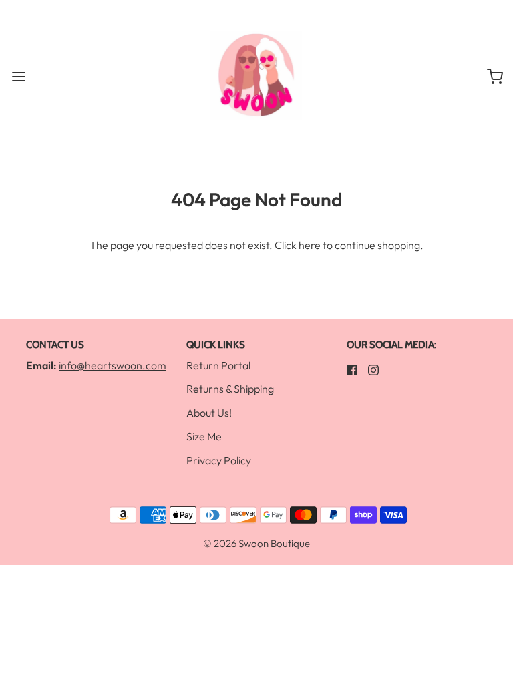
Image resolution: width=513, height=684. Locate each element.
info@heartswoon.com (112, 365)
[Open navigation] (18, 77)
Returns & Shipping (230, 388)
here (310, 245)
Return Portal (218, 365)
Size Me (204, 436)
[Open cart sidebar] (494, 77)
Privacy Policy (218, 460)
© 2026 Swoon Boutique (256, 543)
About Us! (209, 412)
